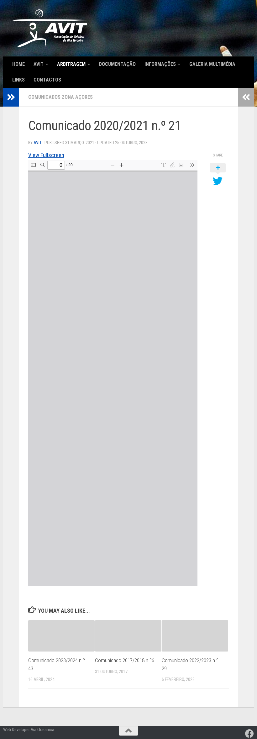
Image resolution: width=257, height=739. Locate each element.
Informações (160, 64)
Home (18, 64)
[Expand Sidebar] (11, 97)
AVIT (39, 64)
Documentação (117, 64)
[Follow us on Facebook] (249, 733)
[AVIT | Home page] (50, 28)
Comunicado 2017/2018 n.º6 (124, 660)
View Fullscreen (46, 155)
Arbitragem (71, 64)
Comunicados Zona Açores (60, 97)
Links (18, 80)
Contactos (47, 80)
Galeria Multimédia (212, 64)
